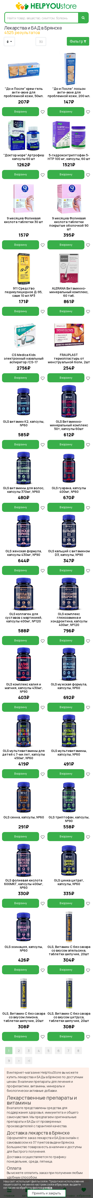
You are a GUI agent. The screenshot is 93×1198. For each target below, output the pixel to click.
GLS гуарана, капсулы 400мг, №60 (69, 490)
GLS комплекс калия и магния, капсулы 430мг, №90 (24, 688)
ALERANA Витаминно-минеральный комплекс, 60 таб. (68, 292)
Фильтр (77, 41)
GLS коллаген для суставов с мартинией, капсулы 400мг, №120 (23, 617)
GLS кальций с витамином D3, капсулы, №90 (69, 553)
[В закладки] (42, 111)
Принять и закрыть (46, 1193)
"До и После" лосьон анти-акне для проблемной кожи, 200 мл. (69, 92)
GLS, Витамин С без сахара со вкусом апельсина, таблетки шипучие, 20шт (68, 950)
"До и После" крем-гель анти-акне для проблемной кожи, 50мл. (24, 92)
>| (28, 1060)
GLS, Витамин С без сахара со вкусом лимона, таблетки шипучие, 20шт (23, 1017)
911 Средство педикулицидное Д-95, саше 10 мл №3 (23, 292)
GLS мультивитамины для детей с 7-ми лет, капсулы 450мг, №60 (23, 754)
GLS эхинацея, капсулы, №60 (24, 949)
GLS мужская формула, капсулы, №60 (69, 686)
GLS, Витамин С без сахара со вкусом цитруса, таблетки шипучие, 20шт (68, 1017)
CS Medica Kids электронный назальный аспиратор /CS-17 (24, 358)
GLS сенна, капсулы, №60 (23, 817)
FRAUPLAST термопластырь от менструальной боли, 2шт (69, 358)
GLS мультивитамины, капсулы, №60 (69, 752)
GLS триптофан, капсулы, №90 (69, 819)
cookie (47, 1188)
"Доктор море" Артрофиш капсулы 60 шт (23, 157)
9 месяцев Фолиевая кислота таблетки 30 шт (23, 220)
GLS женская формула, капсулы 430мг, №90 (23, 553)
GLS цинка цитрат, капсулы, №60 (69, 882)
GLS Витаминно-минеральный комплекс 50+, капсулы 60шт (69, 425)
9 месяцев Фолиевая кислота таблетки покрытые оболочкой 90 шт (68, 223)
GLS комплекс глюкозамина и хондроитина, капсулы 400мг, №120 (69, 619)
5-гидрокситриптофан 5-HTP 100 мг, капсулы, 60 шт (69, 157)
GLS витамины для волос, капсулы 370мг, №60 (23, 490)
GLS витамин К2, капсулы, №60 (23, 423)
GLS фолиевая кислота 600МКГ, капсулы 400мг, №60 (23, 884)
